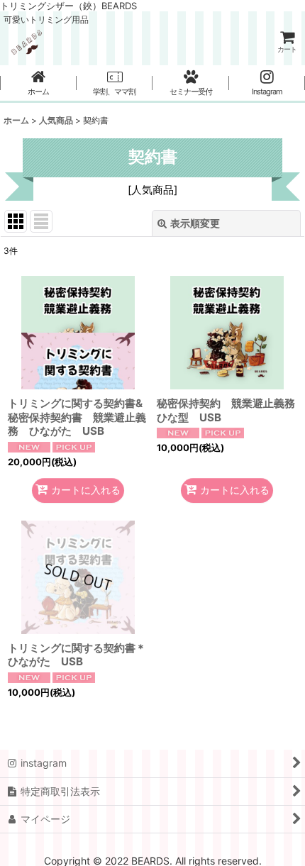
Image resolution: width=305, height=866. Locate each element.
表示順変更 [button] (195, 223)
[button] (115, 83)
